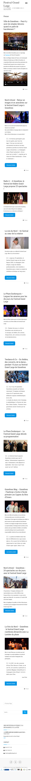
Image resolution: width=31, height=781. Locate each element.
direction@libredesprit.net (11, 753)
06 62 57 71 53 (8, 747)
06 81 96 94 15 (8, 750)
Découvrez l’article (11, 165)
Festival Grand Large (11, 4)
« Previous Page (8, 703)
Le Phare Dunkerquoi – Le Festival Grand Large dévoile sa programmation (15, 434)
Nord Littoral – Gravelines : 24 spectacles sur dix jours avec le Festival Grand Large (15, 570)
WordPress (18, 769)
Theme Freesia (24, 767)
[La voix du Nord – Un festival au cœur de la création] (17, 243)
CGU (4, 738)
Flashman (7, 55)
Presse (25, 89)
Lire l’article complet (11, 552)
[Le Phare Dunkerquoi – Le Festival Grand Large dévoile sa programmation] (15, 446)
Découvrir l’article (9, 215)
